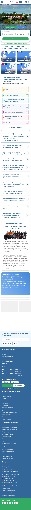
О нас (3, 352)
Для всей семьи (6, 410)
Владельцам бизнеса (7, 458)
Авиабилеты (5, 405)
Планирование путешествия (9, 427)
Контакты (4, 363)
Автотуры (4, 398)
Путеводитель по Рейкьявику (9, 429)
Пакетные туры (6, 394)
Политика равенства (7, 361)
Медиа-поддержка (7, 456)
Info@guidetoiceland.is (9, 467)
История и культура (7, 432)
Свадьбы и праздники (7, 449)
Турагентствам (6, 488)
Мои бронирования (7, 419)
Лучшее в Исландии (7, 438)
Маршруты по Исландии (8, 441)
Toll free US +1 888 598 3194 (11, 474)
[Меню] (28, 2)
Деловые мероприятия (8, 451)
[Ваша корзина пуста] (26, 2)
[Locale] (17, 2)
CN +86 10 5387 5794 (9, 480)
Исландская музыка (7, 434)
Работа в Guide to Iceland (8, 490)
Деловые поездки (6, 414)
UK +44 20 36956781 (9, 476)
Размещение (5, 403)
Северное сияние (6, 436)
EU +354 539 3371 (8, 478)
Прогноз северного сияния (9, 443)
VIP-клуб (4, 416)
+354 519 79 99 (7, 469)
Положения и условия (7, 356)
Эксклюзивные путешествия (9, 412)
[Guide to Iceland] (7, 2)
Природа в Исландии (7, 425)
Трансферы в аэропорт (8, 407)
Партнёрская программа (8, 495)
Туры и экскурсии (6, 396)
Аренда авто (5, 400)
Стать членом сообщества (9, 493)
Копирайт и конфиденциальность (10, 358)
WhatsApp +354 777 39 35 (11, 482)
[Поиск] (23, 2)
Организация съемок (7, 453)
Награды (4, 354)
